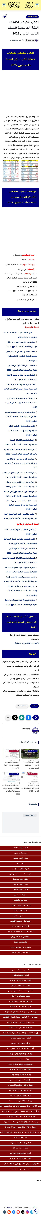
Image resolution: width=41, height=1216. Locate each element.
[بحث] (4, 5)
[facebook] (13, 1212)
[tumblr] (4, 1212)
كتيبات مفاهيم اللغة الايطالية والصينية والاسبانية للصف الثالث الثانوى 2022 (22, 591)
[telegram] (32, 1212)
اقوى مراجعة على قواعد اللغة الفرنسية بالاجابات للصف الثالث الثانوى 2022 (23, 430)
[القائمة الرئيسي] (37, 5)
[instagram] (27, 1212)
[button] (28, 717)
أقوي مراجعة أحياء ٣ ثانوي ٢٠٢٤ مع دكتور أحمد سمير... (31, 765)
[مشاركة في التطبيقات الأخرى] (8, 717)
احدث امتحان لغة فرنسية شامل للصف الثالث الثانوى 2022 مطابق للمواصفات (21, 356)
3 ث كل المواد (32, 17)
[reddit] (9, 1212)
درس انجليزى (9, 1207)
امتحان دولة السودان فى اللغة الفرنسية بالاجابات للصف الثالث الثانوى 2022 (22, 505)
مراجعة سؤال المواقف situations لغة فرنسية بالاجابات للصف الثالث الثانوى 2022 (21, 416)
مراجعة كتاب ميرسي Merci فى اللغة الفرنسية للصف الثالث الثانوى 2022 (21, 463)
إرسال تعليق (30, 815)
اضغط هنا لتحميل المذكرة (27, 643)
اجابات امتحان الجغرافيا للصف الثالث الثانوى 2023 (30, 788)
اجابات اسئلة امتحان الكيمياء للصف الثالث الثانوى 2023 (12, 765)
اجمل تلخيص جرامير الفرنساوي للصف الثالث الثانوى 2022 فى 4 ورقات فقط (20, 403)
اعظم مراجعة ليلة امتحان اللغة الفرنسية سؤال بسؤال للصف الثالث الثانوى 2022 (20, 389)
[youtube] (18, 1212)
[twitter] (22, 1212)
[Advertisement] (20, 94)
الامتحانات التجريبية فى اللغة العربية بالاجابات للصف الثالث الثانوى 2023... (11, 790)
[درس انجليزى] (20, 5)
